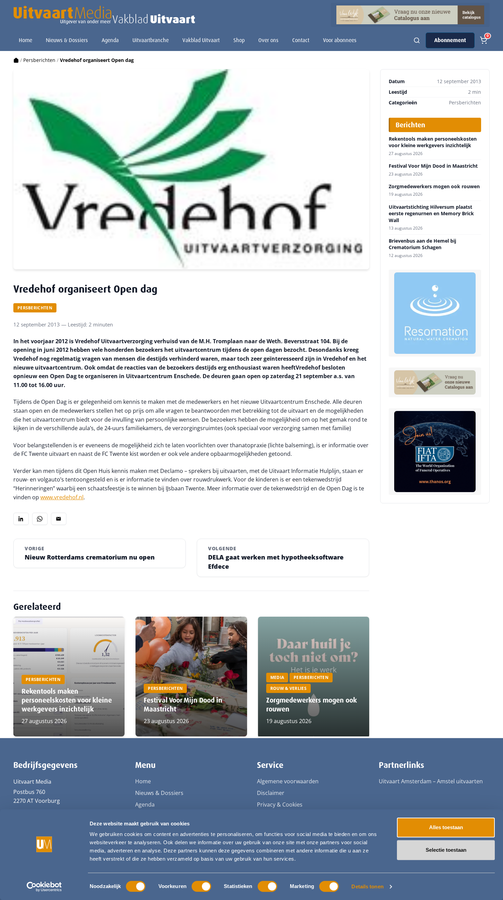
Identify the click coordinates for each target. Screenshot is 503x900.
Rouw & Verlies (288, 688)
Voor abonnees (340, 40)
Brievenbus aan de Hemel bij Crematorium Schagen (422, 244)
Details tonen (367, 886)
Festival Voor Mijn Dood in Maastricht (433, 166)
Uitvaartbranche (150, 40)
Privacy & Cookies (279, 804)
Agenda (110, 40)
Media (277, 677)
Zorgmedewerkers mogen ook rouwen (434, 186)
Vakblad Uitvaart (201, 40)
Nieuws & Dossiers (67, 40)
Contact (300, 40)
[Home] (16, 60)
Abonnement (450, 40)
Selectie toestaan (446, 850)
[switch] (201, 886)
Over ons (268, 40)
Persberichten (39, 60)
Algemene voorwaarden (288, 781)
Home (25, 40)
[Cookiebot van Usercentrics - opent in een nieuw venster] (44, 887)
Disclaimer (270, 793)
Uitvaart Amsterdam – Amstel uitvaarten (431, 781)
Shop (239, 40)
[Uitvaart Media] (104, 15)
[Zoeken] (417, 40)
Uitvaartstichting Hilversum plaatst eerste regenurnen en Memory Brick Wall (431, 214)
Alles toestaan (446, 827)
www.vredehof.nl (61, 497)
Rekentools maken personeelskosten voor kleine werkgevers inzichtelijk (67, 700)
